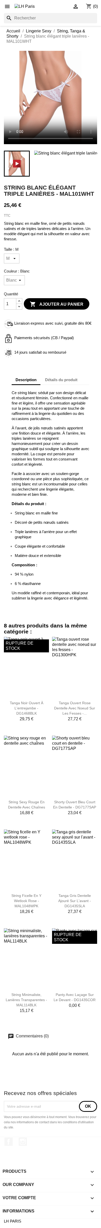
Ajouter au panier (56, 304)
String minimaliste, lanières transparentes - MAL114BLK (26, 1000)
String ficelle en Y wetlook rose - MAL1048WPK (26, 901)
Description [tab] (26, 380)
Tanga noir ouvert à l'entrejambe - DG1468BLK (26, 708)
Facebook (8, 1142)
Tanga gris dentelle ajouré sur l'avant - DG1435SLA (74, 901)
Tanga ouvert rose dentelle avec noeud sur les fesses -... (74, 708)
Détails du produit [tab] (61, 380)
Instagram (23, 1142)
